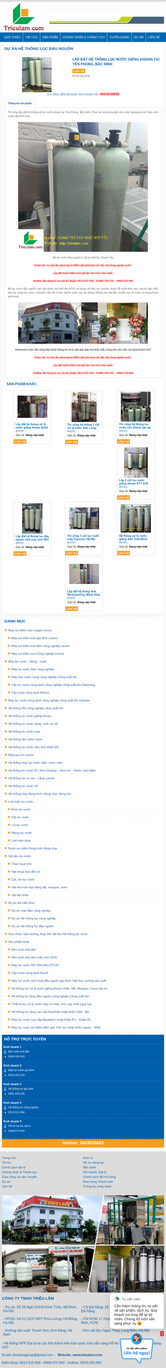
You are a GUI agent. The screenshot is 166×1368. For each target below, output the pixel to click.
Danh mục (15, 621)
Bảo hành (89, 1167)
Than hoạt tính (21, 864)
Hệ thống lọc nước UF (23, 786)
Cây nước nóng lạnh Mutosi (30, 692)
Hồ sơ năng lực (93, 1162)
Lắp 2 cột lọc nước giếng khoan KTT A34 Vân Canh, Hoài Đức (133, 482)
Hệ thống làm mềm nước (25, 739)
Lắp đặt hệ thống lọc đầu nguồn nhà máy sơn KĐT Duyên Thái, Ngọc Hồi (32, 538)
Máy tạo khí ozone (21, 755)
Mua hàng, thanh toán (98, 1181)
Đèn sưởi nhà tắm (23, 949)
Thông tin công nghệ (97, 1186)
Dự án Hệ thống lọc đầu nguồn (38, 49)
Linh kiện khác (21, 840)
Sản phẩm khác (19, 941)
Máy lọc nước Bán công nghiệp (32, 669)
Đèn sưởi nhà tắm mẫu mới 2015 (34, 957)
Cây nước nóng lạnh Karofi (29, 973)
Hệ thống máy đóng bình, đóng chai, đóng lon (39, 793)
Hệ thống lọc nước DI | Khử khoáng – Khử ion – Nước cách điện (52, 770)
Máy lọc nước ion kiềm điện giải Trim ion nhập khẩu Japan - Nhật (56, 1027)
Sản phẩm (50, 37)
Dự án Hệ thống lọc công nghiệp (33, 918)
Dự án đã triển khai (21, 903)
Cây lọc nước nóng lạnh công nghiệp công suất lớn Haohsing (53, 684)
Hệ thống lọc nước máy (24, 731)
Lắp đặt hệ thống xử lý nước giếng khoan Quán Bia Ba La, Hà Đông (32, 426)
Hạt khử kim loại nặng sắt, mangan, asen (39, 887)
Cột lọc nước (20, 817)
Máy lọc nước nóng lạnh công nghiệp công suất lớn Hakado (49, 700)
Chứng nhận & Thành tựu (83, 37)
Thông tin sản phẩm (20, 103)
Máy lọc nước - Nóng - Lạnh (27, 661)
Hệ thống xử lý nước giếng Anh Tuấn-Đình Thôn (133, 537)
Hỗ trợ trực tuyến (25, 1039)
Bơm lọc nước (21, 809)
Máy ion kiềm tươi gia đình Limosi (34, 638)
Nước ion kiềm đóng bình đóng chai (32, 848)
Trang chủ (9, 1158)
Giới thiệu (12, 37)
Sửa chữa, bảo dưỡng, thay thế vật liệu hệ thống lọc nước (48, 934)
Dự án (139, 37)
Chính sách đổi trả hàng (99, 1177)
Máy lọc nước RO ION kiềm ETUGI (35, 965)
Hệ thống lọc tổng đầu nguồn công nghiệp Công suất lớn (50, 996)
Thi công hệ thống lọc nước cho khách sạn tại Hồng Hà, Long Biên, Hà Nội (135, 426)
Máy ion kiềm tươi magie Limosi (30, 630)
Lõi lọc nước (19, 825)
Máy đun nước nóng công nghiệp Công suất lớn (44, 677)
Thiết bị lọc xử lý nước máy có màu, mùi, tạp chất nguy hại (51, 1004)
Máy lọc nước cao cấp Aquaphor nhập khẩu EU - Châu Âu (51, 1019)
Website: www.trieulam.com (79, 1355)
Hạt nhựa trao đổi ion (25, 871)
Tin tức (31, 37)
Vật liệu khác (20, 895)
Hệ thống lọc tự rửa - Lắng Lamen (31, 778)
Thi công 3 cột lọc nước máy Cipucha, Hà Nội (83, 537)
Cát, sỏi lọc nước (23, 879)
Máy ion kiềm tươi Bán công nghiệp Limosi (40, 646)
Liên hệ (154, 37)
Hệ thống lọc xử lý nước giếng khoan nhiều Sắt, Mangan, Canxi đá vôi (59, 988)
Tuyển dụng (119, 37)
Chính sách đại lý (14, 1167)
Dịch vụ (88, 1158)
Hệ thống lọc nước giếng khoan (29, 716)
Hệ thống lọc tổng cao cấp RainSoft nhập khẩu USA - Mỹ (50, 1012)
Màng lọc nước (21, 832)
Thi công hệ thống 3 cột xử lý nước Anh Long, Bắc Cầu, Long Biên (83, 426)
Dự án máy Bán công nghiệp (31, 910)
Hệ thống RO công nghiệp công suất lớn (35, 708)
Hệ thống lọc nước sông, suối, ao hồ (33, 723)
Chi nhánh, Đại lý (94, 1172)
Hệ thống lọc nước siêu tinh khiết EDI (33, 747)
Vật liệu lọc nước (19, 856)
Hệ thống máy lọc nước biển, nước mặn (35, 762)
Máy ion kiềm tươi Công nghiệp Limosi (37, 653)
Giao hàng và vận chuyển (19, 1177)
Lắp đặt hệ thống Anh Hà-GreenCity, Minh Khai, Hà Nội (84, 593)
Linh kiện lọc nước (20, 801)
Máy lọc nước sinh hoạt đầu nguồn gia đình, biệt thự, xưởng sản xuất (58, 980)
